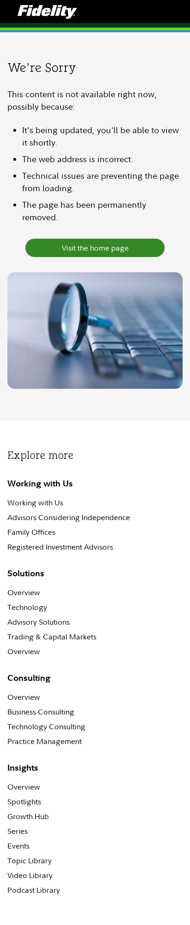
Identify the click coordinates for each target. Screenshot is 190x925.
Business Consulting (40, 712)
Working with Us (35, 503)
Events (18, 846)
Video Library (30, 875)
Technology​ (27, 607)
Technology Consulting (46, 726)
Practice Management (44, 741)
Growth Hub (28, 816)
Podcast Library (33, 890)
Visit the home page (95, 248)
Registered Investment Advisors (60, 547)
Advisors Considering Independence (68, 517)
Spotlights (24, 801)
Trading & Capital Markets (51, 637)
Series (17, 831)
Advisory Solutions (38, 622)
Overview (23, 592)
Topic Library (29, 860)
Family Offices (31, 532)
